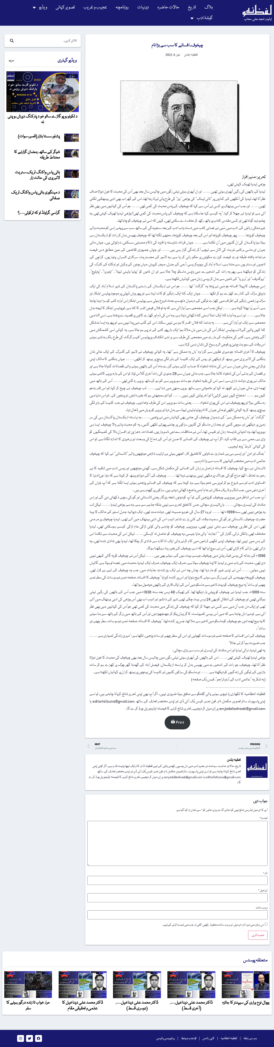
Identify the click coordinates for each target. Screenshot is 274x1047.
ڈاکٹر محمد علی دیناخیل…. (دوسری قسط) (137, 1005)
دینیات (143, 7)
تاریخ (192, 7)
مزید (11, 60)
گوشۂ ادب (205, 18)
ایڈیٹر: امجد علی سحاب (258, 19)
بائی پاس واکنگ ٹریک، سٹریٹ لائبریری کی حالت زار (37, 175)
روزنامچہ (122, 7)
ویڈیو (43, 7)
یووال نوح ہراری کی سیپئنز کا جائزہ (245, 1002)
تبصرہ (263, 818)
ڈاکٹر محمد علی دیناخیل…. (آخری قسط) (191, 1005)
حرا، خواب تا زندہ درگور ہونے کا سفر (28, 1005)
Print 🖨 (177, 722)
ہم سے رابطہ (250, 1038)
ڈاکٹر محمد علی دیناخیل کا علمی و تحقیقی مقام (82, 1005)
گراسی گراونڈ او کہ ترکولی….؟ (39, 213)
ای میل (263, 890)
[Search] (10, 40)
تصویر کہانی (65, 7)
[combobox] (47, 40)
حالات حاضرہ (168, 7)
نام (265, 873)
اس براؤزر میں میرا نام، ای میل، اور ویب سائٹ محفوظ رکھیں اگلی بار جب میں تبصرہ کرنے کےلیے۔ (213, 925)
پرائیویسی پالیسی (165, 1038)
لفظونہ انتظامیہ (229, 1038)
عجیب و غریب (95, 7)
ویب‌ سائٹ (262, 908)
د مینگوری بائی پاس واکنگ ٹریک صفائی (35, 195)
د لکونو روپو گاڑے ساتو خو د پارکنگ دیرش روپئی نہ (42, 119)
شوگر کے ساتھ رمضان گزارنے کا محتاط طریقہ (37, 155)
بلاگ (208, 7)
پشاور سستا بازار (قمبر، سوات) (39, 136)
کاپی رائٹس (208, 1038)
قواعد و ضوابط (188, 1038)
